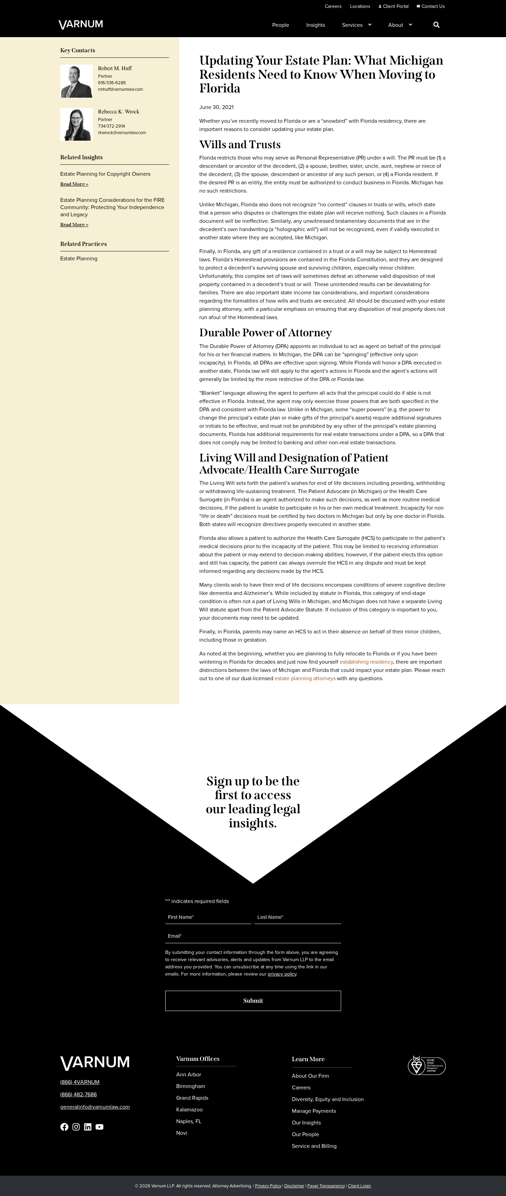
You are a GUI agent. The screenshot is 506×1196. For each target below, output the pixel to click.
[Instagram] (76, 1127)
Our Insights (306, 1122)
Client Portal (396, 6)
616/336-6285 (112, 82)
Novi (181, 1133)
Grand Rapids (192, 1097)
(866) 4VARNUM (79, 1082)
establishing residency (366, 661)
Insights (315, 25)
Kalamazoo (189, 1109)
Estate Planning (78, 258)
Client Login (359, 1186)
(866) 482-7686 (78, 1094)
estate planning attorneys (305, 678)
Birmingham (190, 1086)
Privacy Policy (268, 1186)
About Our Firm (310, 1075)
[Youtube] (99, 1127)
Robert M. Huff (115, 68)
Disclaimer (294, 1186)
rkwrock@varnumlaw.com (122, 132)
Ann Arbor (188, 1074)
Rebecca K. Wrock (118, 111)
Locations (360, 6)
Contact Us (433, 6)
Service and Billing (314, 1146)
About (395, 25)
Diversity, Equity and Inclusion (328, 1099)
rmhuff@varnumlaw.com (120, 89)
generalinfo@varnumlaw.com (95, 1106)
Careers (333, 6)
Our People (305, 1134)
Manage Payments (314, 1111)
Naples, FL (188, 1121)
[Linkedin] (88, 1127)
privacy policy (282, 973)
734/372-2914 (111, 126)
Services (352, 25)
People (280, 25)
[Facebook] (64, 1127)
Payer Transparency (326, 1186)
